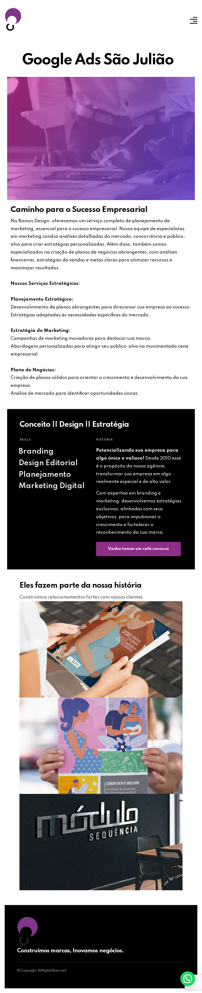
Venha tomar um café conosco (138, 549)
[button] (187, 978)
